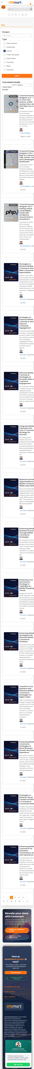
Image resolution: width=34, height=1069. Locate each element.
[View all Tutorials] (22, 15)
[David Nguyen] (21, 129)
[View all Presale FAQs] (12, 15)
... (26, 897)
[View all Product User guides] (15, 15)
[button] (3, 7)
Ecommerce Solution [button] (12, 987)
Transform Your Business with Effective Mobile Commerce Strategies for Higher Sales (26, 691)
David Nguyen (26, 133)
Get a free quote (15, 972)
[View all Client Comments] (19, 15)
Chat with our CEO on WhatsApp (17, 978)
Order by (14, 85)
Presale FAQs (11, 47)
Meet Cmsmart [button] (10, 997)
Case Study (10, 62)
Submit (17, 76)
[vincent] (21, 296)
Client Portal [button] (9, 992)
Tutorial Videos (11, 58)
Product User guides (13, 55)
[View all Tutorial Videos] (25, 15)
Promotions (10, 70)
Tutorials (9, 51)
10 (19, 901)
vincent (24, 299)
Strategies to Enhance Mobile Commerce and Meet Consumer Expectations (26, 268)
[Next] (23, 901)
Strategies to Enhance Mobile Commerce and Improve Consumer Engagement (26, 322)
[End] (27, 901)
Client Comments (12, 43)
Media (8, 66)
